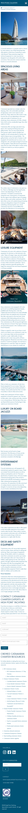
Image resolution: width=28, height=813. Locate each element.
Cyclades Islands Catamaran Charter (17, 681)
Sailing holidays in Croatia (14, 43)
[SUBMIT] (5, 769)
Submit (4, 648)
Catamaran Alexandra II (14, 301)
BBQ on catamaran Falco (14, 241)
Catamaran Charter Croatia (11, 688)
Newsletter (13, 760)
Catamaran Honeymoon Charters (12, 733)
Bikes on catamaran (14, 378)
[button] (26, 3)
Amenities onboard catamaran (12, 731)
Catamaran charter (8, 8)
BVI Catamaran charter (10, 669)
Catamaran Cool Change (14, 40)
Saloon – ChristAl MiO (14, 103)
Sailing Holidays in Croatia (14, 691)
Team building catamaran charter (12, 736)
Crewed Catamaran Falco (14, 522)
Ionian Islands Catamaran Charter (16, 684)
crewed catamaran (7, 48)
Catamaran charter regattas (11, 738)
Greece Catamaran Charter (11, 679)
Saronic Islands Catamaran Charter (16, 686)
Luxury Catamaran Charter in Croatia (17, 698)
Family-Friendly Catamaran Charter (13, 708)
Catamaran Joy (14, 182)
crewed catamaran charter (8, 663)
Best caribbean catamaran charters (16, 676)
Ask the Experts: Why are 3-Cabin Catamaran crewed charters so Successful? (16, 704)
